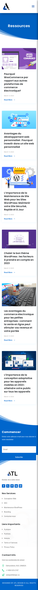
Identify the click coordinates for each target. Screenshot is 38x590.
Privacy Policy (9, 547)
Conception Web (10, 499)
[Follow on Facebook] (3, 486)
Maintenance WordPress (13, 508)
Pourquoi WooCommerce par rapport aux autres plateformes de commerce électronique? (16, 82)
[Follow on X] (8, 486)
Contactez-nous (10, 516)
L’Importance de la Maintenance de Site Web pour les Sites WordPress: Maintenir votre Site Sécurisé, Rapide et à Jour (17, 201)
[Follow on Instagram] (20, 486)
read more (8, 100)
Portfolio (7, 534)
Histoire (7, 538)
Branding (7, 512)
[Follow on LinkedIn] (16, 486)
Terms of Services (10, 543)
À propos (7, 529)
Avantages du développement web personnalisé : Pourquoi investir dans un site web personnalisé (19, 140)
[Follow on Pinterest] (12, 486)
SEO (5, 503)
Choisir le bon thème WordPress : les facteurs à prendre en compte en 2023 (19, 258)
